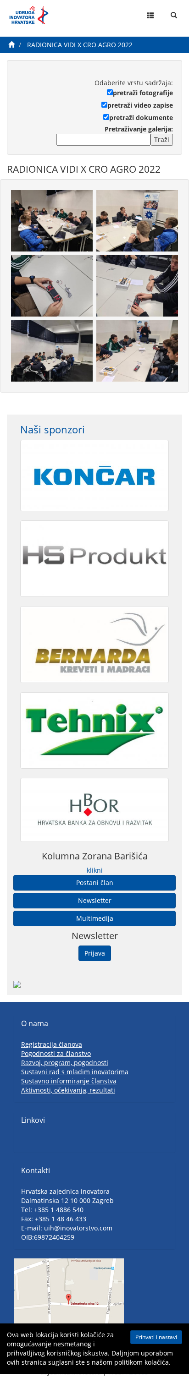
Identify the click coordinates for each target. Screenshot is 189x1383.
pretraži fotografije (143, 92)
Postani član (94, 882)
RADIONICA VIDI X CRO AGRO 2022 (80, 44)
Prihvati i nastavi (156, 1337)
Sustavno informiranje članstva (69, 1081)
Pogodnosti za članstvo (56, 1053)
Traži (161, 139)
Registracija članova (51, 1044)
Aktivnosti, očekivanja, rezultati (68, 1090)
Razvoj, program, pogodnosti (64, 1062)
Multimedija (94, 918)
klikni (95, 870)
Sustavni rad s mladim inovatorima (74, 1071)
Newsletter (94, 900)
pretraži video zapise (140, 105)
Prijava (94, 953)
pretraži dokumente (141, 117)
